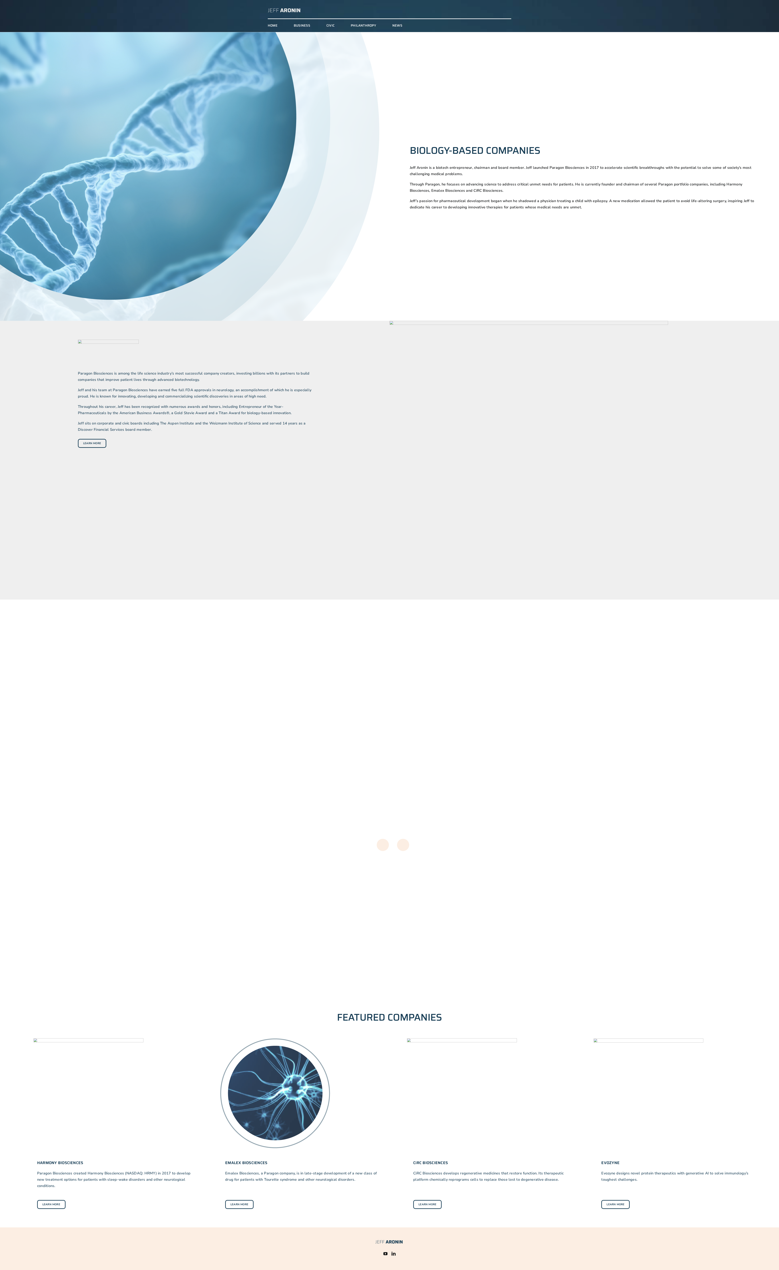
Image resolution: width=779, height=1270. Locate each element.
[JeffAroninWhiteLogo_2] (284, 9)
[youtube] (385, 1254)
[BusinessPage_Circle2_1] (275, 1040)
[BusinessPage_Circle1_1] (88, 1040)
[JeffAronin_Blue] (389, 1241)
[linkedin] (394, 1254)
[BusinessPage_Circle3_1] (462, 1040)
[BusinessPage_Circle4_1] (648, 1040)
